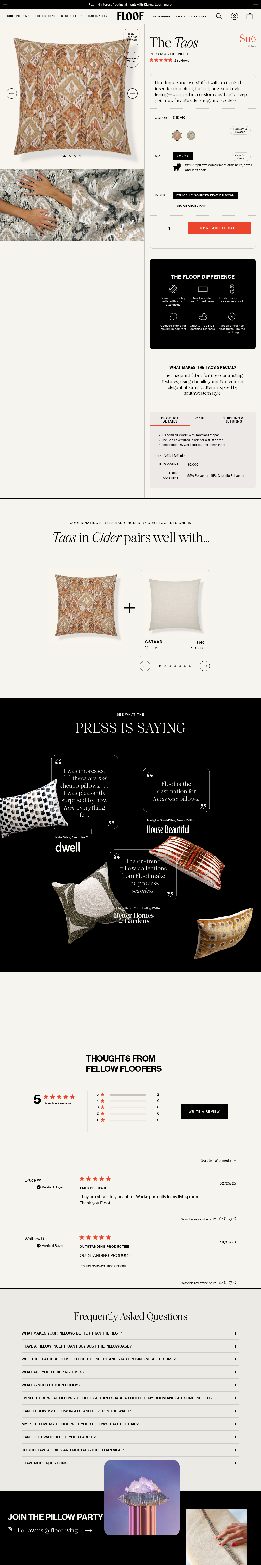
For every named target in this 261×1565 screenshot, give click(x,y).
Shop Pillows (18, 16)
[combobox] (218, 1160)
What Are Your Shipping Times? (53, 1372)
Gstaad (153, 641)
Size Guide (161, 16)
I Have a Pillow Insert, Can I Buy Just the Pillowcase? (77, 1346)
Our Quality (98, 16)
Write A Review (204, 1111)
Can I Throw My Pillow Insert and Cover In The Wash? (76, 1411)
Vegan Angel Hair (191, 205)
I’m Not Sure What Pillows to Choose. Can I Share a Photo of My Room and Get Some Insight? (117, 1398)
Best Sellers (72, 16)
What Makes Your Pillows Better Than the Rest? (72, 1333)
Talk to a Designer (191, 16)
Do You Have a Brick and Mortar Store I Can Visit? (73, 1450)
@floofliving (61, 1530)
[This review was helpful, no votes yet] (221, 1218)
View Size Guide (241, 157)
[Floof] (130, 16)
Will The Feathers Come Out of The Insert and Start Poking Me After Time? (99, 1359)
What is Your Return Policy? (51, 1385)
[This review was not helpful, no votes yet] (230, 1218)
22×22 (183, 156)
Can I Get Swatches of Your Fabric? (59, 1437)
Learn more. (150, 4)
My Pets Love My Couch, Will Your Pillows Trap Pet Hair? (80, 1424)
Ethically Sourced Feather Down (205, 195)
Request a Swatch (240, 130)
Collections (45, 16)
